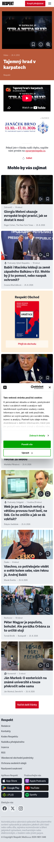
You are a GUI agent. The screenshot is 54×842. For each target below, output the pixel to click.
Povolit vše (27, 444)
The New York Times (24, 225)
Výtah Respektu (23, 263)
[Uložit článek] (33, 44)
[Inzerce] (27, 127)
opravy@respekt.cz (35, 150)
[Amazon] (11, 795)
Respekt (6, 75)
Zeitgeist (20, 502)
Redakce (5, 726)
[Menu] (50, 3)
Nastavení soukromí (11, 768)
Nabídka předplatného (12, 742)
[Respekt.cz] (8, 3)
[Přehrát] (41, 199)
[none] (48, 44)
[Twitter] (12, 811)
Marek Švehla (10, 580)
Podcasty (11, 263)
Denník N (19, 691)
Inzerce (5, 747)
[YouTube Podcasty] (36, 788)
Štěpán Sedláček (11, 524)
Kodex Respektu (9, 736)
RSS (3, 752)
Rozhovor (8, 618)
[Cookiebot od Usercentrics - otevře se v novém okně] (32, 387)
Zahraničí (8, 207)
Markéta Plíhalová (11, 464)
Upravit (25, 453)
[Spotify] (36, 795)
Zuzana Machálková (12, 285)
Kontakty (6, 731)
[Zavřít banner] (50, 387)
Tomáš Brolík (9, 636)
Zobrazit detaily (37, 435)
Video (5, 55)
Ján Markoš (9, 691)
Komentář (11, 674)
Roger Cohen (9, 225)
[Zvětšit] (27, 30)
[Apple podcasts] (36, 781)
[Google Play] (11, 788)
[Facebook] (4, 811)
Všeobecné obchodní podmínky (17, 757)
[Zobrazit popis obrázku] (40, 44)
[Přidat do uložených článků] (48, 199)
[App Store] (11, 781)
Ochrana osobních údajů (13, 763)
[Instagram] (20, 811)
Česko (6, 562)
